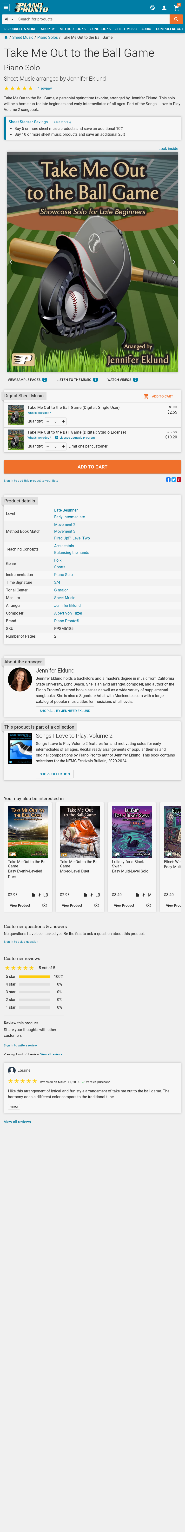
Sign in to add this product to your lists (31, 480)
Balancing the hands (71, 552)
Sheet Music (22, 37)
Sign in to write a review (20, 1045)
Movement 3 (64, 531)
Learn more (61, 122)
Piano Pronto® (66, 621)
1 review (45, 88)
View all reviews (51, 1054)
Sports (59, 567)
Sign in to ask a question (21, 941)
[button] (6, 7)
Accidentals (64, 546)
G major (61, 590)
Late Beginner (66, 510)
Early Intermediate (69, 517)
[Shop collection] (20, 748)
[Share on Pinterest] (179, 480)
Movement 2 (64, 524)
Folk (57, 560)
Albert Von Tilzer (68, 613)
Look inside (168, 148)
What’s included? (39, 413)
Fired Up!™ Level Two (72, 538)
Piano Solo (63, 574)
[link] (31, 7)
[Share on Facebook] (168, 480)
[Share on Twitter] (174, 480)
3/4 (57, 582)
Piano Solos (47, 37)
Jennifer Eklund (67, 605)
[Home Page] (6, 37)
